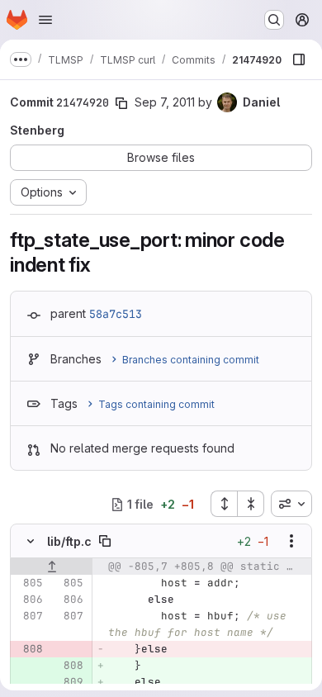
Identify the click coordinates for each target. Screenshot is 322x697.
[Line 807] (29, 616)
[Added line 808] (69, 665)
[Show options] (291, 541)
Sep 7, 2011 (165, 102)
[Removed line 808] (29, 649)
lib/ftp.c (69, 541)
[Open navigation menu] (45, 20)
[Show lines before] (51, 566)
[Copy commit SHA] (121, 103)
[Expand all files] (224, 504)
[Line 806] (29, 599)
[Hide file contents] (30, 541)
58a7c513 (115, 313)
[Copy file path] (105, 541)
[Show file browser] (299, 59)
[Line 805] (29, 583)
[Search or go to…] (274, 20)
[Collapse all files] (251, 504)
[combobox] (291, 504)
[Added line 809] (69, 682)
